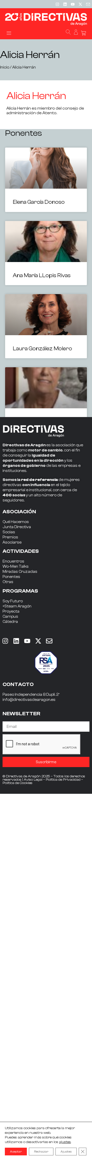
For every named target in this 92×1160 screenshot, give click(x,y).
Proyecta (11, 611)
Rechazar (41, 1151)
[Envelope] (49, 641)
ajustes (65, 1142)
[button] (9, 32)
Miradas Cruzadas (20, 571)
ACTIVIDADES (21, 551)
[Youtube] (72, 4)
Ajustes (66, 1151)
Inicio (4, 67)
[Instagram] (57, 4)
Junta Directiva (17, 527)
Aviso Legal (33, 780)
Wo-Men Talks (16, 566)
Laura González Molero (42, 348)
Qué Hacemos (16, 522)
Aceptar (16, 1151)
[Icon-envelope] (88, 4)
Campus (10, 616)
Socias (9, 532)
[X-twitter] (80, 4)
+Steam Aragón (17, 606)
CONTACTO (18, 684)
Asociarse (12, 542)
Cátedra (10, 622)
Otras (8, 582)
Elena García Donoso (39, 202)
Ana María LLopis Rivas (42, 275)
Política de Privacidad (63, 780)
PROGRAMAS (20, 591)
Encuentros (13, 561)
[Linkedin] (65, 4)
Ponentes (11, 577)
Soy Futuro (13, 601)
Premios (10, 537)
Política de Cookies (17, 783)
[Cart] (83, 33)
